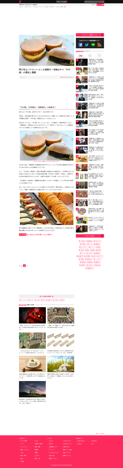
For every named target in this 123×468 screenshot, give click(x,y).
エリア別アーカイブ (54, 452)
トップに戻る (100, 433)
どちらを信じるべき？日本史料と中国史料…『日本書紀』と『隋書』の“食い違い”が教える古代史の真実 (96, 132)
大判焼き (56, 300)
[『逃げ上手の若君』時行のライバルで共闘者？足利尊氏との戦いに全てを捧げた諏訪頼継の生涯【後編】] (82, 124)
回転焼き (49, 300)
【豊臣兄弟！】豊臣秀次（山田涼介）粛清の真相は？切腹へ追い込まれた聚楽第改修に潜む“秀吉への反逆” (96, 140)
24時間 (80, 55)
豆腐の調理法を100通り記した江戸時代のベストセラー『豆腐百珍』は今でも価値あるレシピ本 (32, 376)
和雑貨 (36, 449)
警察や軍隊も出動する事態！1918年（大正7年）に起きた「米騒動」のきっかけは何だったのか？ (60, 376)
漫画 (93, 250)
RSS (99, 45)
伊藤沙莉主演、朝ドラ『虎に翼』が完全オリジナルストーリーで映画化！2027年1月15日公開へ (96, 97)
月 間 (99, 55)
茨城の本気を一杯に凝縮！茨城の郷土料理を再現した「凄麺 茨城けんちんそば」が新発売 (96, 211)
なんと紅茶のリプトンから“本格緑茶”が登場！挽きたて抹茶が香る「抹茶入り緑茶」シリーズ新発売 (96, 176)
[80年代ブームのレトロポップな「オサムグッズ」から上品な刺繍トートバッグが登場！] (82, 220)
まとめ (36, 441)
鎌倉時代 (97, 262)
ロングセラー (84, 247)
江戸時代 (82, 241)
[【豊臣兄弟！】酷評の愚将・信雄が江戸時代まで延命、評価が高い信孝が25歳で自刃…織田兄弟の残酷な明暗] (82, 115)
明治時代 (80, 256)
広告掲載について (53, 447)
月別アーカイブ (67, 452)
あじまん (31, 300)
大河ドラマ (98, 241)
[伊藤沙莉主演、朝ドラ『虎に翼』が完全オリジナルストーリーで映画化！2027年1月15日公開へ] (82, 97)
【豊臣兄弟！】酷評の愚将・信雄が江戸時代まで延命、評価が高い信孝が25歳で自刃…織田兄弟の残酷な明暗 (96, 114)
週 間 (90, 55)
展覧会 (90, 262)
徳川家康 (88, 256)
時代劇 (99, 250)
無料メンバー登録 (67, 449)
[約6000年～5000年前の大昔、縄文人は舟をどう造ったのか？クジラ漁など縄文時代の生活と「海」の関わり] (32, 389)
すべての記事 (24, 441)
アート (22, 444)
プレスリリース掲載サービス (89, 35)
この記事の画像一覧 (47, 296)
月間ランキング (53, 458)
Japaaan (61, 1)
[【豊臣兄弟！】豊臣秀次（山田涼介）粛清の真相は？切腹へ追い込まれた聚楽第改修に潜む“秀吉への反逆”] (82, 141)
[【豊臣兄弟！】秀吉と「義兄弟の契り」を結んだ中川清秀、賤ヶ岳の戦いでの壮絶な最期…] (82, 168)
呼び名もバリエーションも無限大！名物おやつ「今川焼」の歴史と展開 (50, 6)
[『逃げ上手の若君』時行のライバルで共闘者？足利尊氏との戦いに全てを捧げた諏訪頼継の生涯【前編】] (82, 89)
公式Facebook (80, 45)
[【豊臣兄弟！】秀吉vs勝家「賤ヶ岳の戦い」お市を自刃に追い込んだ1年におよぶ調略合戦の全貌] (82, 62)
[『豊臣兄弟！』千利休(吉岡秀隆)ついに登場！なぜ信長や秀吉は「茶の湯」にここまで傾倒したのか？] (82, 229)
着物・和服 (37, 447)
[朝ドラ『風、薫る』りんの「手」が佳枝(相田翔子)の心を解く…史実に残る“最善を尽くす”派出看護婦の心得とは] (82, 203)
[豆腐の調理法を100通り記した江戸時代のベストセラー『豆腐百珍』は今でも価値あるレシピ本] (32, 364)
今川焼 (37, 300)
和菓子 (36, 452)
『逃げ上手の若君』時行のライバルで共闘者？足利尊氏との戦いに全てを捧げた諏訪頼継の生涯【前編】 (96, 88)
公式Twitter (87, 45)
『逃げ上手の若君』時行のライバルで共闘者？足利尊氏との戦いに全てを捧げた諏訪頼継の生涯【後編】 (96, 123)
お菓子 (82, 250)
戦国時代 (90, 241)
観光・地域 (23, 455)
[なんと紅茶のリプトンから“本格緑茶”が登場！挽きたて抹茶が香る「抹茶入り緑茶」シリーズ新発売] (82, 176)
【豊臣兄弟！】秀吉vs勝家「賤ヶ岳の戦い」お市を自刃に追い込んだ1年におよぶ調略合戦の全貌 (96, 62)
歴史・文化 (37, 458)
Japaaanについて (67, 444)
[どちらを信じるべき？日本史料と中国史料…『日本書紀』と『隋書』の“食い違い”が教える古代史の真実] (82, 132)
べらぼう (90, 253)
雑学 (99, 247)
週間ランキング (67, 455)
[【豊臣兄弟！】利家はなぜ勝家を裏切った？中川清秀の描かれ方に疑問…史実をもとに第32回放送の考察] (82, 106)
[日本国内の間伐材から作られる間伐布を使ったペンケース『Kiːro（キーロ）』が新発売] (60, 341)
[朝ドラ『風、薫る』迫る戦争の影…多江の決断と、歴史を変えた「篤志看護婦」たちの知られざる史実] (82, 71)
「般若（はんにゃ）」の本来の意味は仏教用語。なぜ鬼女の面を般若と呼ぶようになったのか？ (32, 327)
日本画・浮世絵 (38, 444)
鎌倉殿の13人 (90, 268)
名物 (43, 300)
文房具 (82, 259)
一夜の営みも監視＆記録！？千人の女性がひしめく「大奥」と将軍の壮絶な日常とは (96, 192)
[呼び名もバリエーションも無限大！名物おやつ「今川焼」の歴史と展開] (46, 50)
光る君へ (90, 265)
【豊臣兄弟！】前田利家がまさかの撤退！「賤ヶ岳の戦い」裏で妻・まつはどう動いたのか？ (96, 149)
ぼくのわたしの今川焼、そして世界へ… (36, 234)
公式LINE (93, 45)
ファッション (24, 447)
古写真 (22, 461)
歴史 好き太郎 (64, 77)
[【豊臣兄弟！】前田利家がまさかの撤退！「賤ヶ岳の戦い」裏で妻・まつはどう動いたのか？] (82, 150)
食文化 (62, 300)
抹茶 (94, 256)
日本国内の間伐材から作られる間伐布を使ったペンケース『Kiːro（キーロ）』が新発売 (60, 352)
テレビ (83, 253)
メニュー (20, 2)
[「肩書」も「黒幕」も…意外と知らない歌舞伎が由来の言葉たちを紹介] (60, 315)
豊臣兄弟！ (89, 259)
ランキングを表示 (89, 236)
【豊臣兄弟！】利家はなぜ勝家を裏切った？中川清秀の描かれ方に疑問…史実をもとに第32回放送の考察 (96, 105)
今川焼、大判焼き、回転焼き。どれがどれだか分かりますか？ (46, 161)
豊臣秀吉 (83, 262)
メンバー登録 (100, 4)
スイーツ (93, 247)
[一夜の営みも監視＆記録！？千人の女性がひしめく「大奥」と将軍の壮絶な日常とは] (82, 194)
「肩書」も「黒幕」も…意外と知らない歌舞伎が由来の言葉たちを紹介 (60, 326)
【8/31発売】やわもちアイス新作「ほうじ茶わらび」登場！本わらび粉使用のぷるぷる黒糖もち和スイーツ (96, 158)
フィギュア (98, 259)
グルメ (22, 452)
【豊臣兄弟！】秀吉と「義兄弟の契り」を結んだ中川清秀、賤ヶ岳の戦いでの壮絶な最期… (96, 167)
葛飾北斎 (98, 265)
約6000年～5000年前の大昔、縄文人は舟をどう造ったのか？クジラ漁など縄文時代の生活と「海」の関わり (32, 401)
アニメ (90, 244)
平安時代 (83, 244)
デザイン (100, 256)
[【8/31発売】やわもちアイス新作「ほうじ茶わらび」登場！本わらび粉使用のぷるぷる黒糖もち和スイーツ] (82, 159)
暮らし (22, 458)
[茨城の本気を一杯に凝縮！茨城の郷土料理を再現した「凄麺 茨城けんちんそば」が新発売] (82, 211)
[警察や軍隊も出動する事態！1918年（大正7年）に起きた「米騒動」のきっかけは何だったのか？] (60, 364)
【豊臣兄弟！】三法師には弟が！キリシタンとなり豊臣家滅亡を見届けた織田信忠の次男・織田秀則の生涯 (96, 79)
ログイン (94, 4)
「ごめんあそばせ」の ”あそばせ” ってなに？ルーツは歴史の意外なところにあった (31, 352)
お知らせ (51, 444)
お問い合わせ (66, 447)
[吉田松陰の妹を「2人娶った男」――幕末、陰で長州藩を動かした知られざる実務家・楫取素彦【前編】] (82, 185)
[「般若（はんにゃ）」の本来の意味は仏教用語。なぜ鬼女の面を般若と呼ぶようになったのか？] (32, 315)
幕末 (88, 250)
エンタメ (37, 455)
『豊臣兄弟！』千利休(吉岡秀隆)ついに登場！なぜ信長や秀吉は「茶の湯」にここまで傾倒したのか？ (96, 228)
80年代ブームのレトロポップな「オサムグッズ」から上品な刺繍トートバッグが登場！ (96, 218)
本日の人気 (51, 455)
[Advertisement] (46, 21)
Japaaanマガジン (28, 6)
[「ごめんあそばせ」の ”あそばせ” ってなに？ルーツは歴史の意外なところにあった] (32, 341)
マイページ (51, 449)
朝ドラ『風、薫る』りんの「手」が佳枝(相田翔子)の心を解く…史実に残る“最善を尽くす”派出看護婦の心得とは (95, 203)
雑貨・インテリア (25, 449)
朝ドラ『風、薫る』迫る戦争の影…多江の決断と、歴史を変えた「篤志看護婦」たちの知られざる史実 (96, 70)
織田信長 (97, 253)
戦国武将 (97, 244)
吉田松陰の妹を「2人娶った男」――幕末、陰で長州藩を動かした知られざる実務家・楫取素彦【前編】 (96, 184)
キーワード (23, 77)
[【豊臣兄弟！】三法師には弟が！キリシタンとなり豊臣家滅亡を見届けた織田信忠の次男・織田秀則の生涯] (82, 80)
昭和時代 (83, 265)
